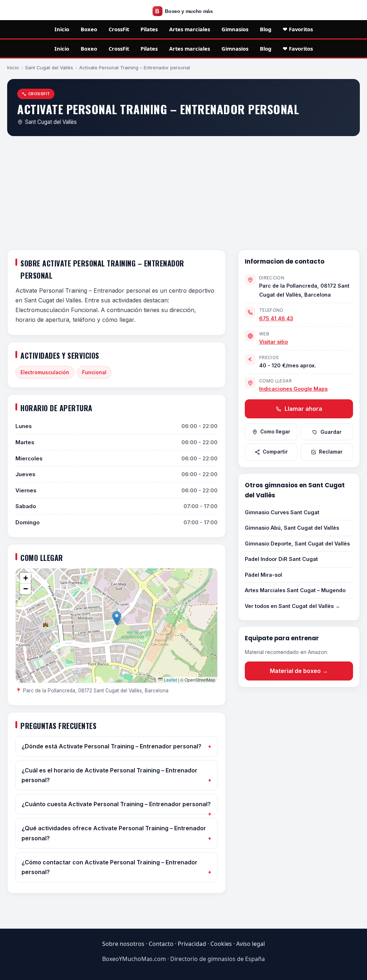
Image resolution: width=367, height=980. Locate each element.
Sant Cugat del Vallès (49, 67)
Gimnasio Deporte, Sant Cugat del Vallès (297, 543)
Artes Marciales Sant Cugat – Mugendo (295, 590)
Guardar (331, 432)
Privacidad (192, 944)
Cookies (221, 944)
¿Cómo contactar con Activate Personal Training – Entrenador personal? (109, 867)
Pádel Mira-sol (263, 575)
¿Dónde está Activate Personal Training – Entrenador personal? (111, 746)
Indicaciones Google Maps (293, 389)
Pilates (149, 29)
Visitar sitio (273, 342)
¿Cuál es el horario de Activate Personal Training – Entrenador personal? (109, 775)
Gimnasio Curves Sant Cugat (282, 512)
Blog (265, 29)
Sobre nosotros (123, 944)
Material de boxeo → (299, 670)
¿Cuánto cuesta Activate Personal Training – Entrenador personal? (116, 804)
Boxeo (89, 29)
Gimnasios (234, 29)
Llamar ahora (302, 408)
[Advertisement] (183, 194)
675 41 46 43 (276, 318)
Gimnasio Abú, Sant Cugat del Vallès (292, 528)
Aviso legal (250, 944)
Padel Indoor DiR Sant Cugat (281, 559)
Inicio (61, 29)
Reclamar (331, 452)
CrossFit (119, 29)
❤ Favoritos (298, 29)
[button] (116, 618)
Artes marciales (189, 29)
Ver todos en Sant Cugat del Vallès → (292, 606)
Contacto (161, 944)
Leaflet (170, 680)
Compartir (275, 452)
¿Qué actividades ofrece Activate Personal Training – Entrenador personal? (114, 833)
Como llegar (275, 432)
